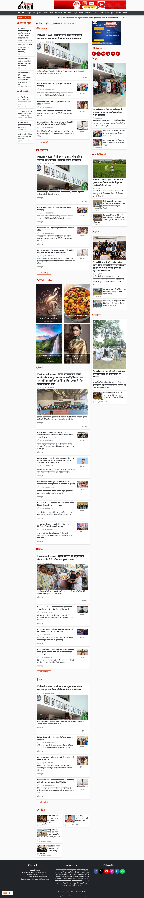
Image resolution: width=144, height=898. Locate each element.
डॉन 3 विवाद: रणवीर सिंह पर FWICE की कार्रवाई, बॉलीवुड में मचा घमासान (48, 849)
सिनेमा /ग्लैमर (99, 13)
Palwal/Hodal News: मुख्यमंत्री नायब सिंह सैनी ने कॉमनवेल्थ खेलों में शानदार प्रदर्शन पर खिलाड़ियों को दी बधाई (56, 483)
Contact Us (70, 892)
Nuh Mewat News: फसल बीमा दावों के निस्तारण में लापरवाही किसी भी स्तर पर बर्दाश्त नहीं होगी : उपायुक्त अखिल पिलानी (109, 204)
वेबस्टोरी (125, 13)
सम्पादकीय (118, 13)
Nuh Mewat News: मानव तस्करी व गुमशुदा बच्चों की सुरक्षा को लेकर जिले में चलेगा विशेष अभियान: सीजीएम (54, 608)
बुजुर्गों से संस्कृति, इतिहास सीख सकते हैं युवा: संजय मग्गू (24, 125)
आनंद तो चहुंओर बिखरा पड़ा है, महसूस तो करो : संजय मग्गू (25, 136)
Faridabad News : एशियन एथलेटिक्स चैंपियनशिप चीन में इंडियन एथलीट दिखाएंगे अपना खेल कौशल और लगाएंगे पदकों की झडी (55, 652)
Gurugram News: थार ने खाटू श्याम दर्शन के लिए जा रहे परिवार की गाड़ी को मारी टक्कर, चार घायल (55, 631)
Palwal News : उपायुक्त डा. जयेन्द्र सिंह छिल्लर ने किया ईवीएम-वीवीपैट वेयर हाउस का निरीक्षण (114, 303)
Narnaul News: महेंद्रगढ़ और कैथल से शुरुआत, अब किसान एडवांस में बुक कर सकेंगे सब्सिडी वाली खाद (108, 183)
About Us (60, 892)
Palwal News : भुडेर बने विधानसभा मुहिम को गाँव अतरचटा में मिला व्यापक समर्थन (114, 291)
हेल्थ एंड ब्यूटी (72, 13)
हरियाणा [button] (45, 13)
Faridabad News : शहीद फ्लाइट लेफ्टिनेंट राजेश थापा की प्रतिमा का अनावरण (24, 62)
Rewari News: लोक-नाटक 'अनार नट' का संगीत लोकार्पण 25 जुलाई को (47, 819)
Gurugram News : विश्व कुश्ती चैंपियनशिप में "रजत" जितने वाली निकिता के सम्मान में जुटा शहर (54, 525)
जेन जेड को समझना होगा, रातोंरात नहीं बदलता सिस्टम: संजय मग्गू (24, 100)
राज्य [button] (51, 13)
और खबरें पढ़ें (44, 143)
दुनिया (39, 13)
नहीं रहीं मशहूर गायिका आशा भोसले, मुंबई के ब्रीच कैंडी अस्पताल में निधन (76, 819)
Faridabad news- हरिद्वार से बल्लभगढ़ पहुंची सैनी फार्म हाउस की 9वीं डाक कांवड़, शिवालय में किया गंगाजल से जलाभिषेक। (108, 396)
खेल (65, 13)
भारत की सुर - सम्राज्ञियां (48, 318)
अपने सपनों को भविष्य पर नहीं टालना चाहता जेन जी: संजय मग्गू (25, 113)
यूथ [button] (112, 13)
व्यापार (81, 13)
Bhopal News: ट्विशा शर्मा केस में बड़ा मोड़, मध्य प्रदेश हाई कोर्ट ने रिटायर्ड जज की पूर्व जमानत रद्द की (48, 834)
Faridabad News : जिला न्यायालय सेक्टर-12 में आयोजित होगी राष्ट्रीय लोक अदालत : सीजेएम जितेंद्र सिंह (25, 79)
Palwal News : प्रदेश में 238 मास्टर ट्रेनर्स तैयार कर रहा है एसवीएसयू (110, 18)
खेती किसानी (89, 13)
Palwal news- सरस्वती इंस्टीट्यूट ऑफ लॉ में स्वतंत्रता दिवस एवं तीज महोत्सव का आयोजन (109, 374)
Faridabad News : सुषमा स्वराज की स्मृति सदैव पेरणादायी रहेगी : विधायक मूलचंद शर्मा (60, 558)
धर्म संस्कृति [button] (58, 13)
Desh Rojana (84, 896)
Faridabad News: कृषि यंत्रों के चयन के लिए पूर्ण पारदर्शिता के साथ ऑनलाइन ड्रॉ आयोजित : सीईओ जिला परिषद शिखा (109, 218)
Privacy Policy (81, 892)
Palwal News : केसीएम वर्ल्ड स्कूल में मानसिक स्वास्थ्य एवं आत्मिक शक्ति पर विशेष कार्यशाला (54, 18)
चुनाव (107, 13)
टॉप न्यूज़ (28, 13)
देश (34, 13)
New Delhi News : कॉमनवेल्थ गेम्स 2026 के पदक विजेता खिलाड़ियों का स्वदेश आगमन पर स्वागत (55, 504)
